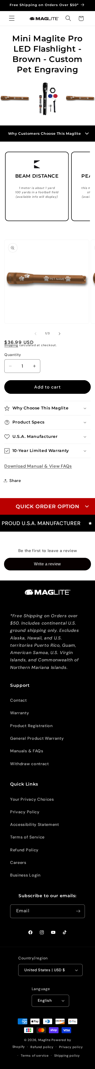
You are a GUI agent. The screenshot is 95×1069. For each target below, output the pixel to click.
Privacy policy (71, 1047)
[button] (11, 18)
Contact (18, 700)
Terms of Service (27, 837)
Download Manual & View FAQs (38, 466)
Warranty (19, 713)
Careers (18, 862)
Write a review (47, 564)
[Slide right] (59, 333)
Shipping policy (67, 1055)
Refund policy (41, 1047)
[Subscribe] (78, 911)
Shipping (11, 345)
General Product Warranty (37, 738)
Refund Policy (24, 850)
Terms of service (35, 1055)
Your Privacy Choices (32, 799)
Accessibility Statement (34, 824)
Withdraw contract (29, 763)
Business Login (25, 875)
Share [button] (15, 480)
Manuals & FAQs (26, 751)
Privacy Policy (25, 812)
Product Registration (31, 725)
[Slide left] (35, 333)
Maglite (44, 1040)
